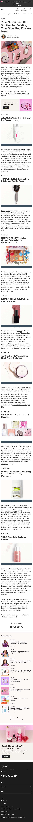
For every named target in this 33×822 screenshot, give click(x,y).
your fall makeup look (20, 337)
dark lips (19, 331)
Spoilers (3, 18)
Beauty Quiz (16, 602)
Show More (16, 718)
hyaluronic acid (20, 150)
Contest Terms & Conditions (7, 806)
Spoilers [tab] (16, 14)
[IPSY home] (2, 9)
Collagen (4, 150)
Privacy (3, 798)
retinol (10, 150)
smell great (4, 464)
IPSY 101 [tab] (23, 14)
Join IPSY (6, 107)
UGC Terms (3, 803)
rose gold (13, 571)
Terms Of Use (4, 811)
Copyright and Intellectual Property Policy (10, 808)
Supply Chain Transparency (7, 814)
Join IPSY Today (16, 5)
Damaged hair (5, 211)
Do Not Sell (4, 800)
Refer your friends (18, 604)
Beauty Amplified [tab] (7, 14)
